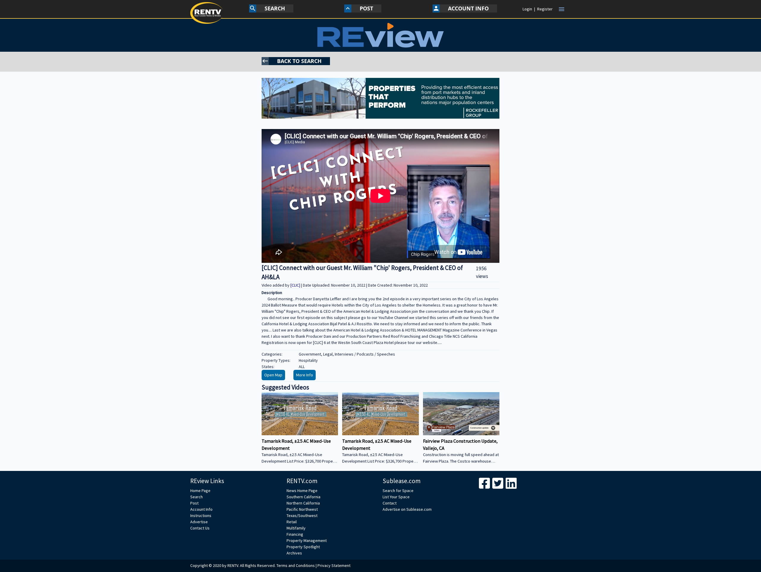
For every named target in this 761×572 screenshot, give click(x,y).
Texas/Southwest (302, 515)
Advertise (199, 521)
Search (196, 496)
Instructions (200, 515)
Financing (295, 534)
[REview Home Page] (380, 35)
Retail (292, 521)
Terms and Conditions (295, 565)
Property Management (307, 540)
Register (545, 9)
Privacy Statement (333, 565)
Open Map (273, 375)
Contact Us (200, 528)
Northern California (303, 503)
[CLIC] (295, 285)
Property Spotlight (303, 546)
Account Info (201, 509)
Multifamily (296, 528)
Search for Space (398, 490)
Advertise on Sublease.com (407, 509)
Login (527, 9)
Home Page (200, 490)
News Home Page (302, 490)
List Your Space (396, 496)
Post (194, 503)
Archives (294, 553)
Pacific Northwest (302, 509)
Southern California (303, 496)
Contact (390, 503)
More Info (304, 375)
